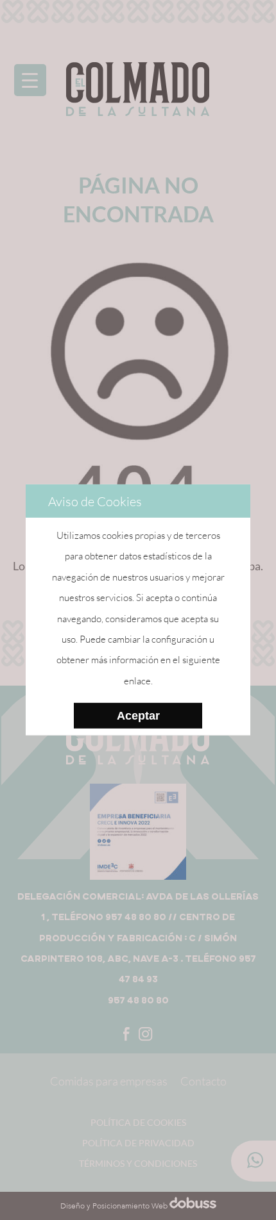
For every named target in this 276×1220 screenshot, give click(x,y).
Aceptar (138, 715)
